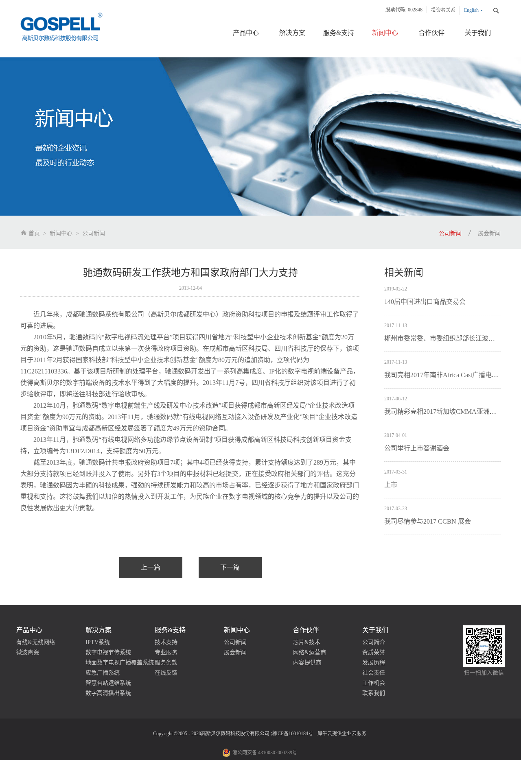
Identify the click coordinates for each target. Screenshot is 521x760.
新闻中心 (61, 233)
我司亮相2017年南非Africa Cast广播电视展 (444, 374)
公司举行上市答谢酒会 (416, 448)
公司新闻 (93, 233)
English (471, 10)
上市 (390, 484)
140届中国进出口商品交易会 (425, 301)
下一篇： (230, 567)
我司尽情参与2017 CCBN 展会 (427, 521)
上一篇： (150, 567)
